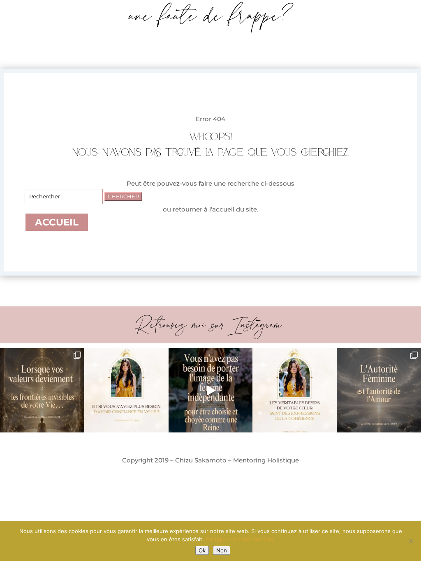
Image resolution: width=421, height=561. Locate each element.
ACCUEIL (57, 222)
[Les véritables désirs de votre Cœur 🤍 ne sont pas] (294, 390)
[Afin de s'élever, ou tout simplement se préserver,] (379, 390)
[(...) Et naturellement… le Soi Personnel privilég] (42, 390)
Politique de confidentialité (240, 539)
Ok (202, 550)
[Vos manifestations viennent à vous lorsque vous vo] (211, 390)
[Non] (411, 541)
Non (221, 550)
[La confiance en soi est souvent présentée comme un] (126, 390)
